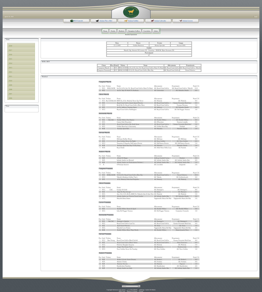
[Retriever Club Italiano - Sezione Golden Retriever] (131, 12)
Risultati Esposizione (131, 34)
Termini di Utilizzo (132, 291)
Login (255, 16)
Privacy (141, 291)
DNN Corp (122, 291)
